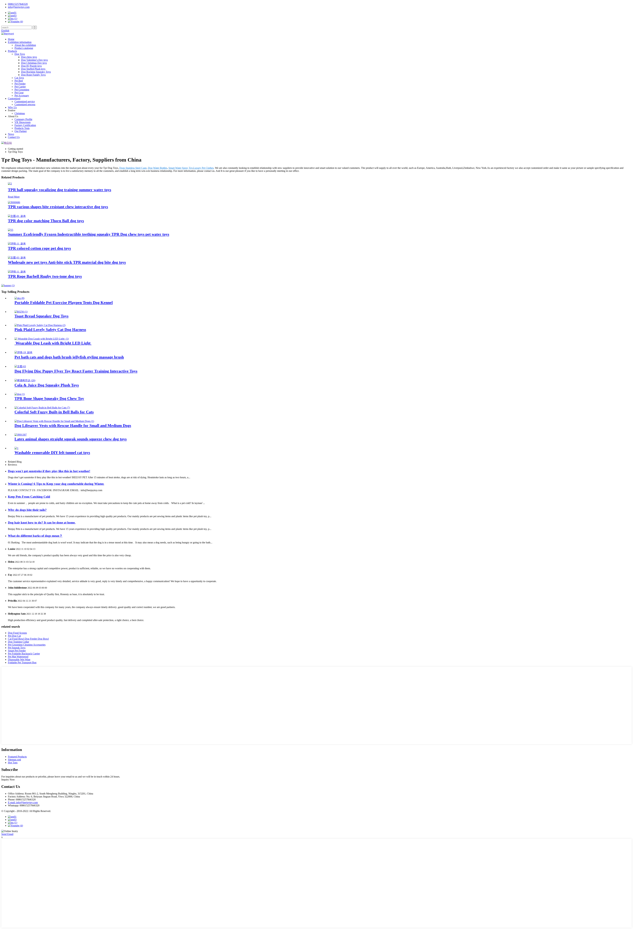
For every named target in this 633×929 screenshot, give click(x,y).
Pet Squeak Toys (16, 647)
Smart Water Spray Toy (180, 168)
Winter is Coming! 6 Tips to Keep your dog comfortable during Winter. (56, 484)
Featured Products (17, 756)
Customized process (25, 104)
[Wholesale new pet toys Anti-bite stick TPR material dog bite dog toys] (17, 257)
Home (11, 39)
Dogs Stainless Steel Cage (133, 168)
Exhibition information (19, 42)
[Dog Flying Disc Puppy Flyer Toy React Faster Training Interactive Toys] (20, 366)
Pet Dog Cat (14, 635)
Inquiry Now (8, 779)
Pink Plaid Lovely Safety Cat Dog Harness (50, 329)
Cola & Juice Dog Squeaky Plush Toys (47, 385)
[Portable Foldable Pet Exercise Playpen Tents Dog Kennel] (19, 298)
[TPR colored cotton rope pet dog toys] (17, 243)
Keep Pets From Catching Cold (29, 496)
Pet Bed (19, 80)
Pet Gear (19, 92)
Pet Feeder (20, 83)
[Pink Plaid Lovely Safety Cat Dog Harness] (40, 325)
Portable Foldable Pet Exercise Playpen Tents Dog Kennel (64, 302)
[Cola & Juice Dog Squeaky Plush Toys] (25, 380)
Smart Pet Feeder (17, 650)
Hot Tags (12, 762)
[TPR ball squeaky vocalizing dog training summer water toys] (10, 183)
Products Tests (22, 128)
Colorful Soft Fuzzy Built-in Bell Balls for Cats (54, 412)
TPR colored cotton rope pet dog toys (39, 248)
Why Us (12, 107)
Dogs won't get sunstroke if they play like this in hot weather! (49, 471)
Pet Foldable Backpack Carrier (24, 653)
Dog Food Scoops (17, 632)
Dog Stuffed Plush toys (33, 68)
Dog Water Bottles (157, 168)
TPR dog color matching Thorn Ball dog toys (46, 221)
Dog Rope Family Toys (33, 74)
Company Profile (23, 119)
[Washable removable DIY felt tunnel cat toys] (16, 448)
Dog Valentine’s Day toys (34, 60)
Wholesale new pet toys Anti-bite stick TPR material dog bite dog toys (67, 262)
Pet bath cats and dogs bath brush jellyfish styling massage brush (69, 357)
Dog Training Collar (18, 641)
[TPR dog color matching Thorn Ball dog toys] (17, 216)
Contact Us (14, 137)
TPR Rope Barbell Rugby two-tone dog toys (45, 276)
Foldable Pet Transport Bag (22, 662)
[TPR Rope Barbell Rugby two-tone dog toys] (17, 271)
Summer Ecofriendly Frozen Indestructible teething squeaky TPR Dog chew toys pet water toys (88, 234)
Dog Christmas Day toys (34, 62)
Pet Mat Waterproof (18, 656)
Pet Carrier (20, 86)
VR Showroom (22, 122)
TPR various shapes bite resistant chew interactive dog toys (58, 207)
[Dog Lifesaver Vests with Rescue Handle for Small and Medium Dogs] (54, 421)
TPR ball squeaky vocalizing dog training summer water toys (59, 190)
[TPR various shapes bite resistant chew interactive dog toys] (14, 202)
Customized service (25, 101)
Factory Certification (25, 125)
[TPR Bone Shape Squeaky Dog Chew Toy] (20, 394)
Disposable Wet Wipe (19, 659)
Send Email (7, 834)
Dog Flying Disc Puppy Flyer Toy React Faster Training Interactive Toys (76, 371)
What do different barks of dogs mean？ (35, 535)
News (11, 134)
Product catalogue (24, 48)
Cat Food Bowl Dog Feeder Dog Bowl (28, 638)
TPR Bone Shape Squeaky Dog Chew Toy (49, 398)
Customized (14, 98)
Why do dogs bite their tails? (27, 510)
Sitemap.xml (14, 759)
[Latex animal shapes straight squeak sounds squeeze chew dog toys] (21, 434)
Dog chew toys (29, 57)
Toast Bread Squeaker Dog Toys (41, 316)
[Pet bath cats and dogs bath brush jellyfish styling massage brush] (23, 352)
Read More (14, 196)
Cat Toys (19, 77)
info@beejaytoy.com (19, 7)
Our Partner (21, 131)
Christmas (20, 113)
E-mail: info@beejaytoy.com (23, 802)
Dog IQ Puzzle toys (31, 65)
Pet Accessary (22, 95)
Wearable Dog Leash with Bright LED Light (53, 343)
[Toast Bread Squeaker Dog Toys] (21, 311)
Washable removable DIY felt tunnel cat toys (52, 452)
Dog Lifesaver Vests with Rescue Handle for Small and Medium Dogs (73, 425)
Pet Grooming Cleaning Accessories (26, 644)
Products (12, 51)
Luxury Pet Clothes (203, 168)
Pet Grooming (22, 89)
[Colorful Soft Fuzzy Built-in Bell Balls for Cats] (42, 407)
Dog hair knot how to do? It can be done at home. (41, 522)
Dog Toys (20, 54)
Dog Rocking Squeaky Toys (36, 71)
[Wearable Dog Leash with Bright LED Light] (42, 338)
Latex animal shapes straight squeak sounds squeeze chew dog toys (71, 439)
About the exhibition (25, 45)
